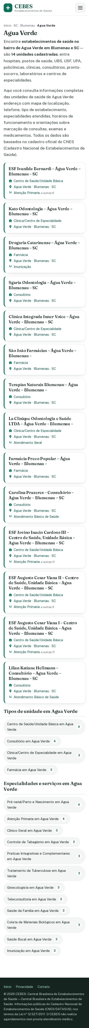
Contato (43, 987)
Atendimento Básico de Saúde (36, 516)
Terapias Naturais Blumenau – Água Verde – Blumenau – (43, 387)
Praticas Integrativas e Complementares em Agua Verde (43, 856)
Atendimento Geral (28, 442)
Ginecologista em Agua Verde (33, 887)
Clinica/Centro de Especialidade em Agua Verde (43, 755)
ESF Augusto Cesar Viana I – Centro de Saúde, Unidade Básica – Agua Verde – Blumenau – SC (43, 628)
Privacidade (24, 987)
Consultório (22, 295)
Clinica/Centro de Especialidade (37, 221)
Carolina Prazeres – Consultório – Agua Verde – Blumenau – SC (41, 495)
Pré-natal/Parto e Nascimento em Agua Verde (43, 804)
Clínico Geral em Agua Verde (32, 830)
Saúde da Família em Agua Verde (35, 911)
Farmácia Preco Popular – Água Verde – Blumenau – (39, 461)
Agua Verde (22, 187)
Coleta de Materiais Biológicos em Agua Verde (43, 925)
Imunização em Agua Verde (31, 951)
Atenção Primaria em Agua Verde (36, 819)
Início (7, 25)
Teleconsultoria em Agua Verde (34, 899)
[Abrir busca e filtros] (80, 8)
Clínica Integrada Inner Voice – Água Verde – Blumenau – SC (44, 319)
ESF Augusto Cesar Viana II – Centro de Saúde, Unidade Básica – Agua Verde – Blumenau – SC (44, 583)
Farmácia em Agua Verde (29, 770)
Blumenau (27, 25)
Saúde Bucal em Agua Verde (32, 939)
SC (16, 25)
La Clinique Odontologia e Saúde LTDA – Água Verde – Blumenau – (41, 421)
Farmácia (21, 255)
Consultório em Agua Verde (31, 741)
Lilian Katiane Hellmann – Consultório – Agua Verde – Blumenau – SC (35, 673)
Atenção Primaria (27, 193)
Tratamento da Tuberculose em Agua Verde (43, 873)
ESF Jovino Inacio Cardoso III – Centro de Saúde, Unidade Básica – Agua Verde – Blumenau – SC (42, 537)
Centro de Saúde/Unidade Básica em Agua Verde (43, 726)
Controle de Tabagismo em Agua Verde (41, 842)
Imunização (22, 267)
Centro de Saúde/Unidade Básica (38, 181)
